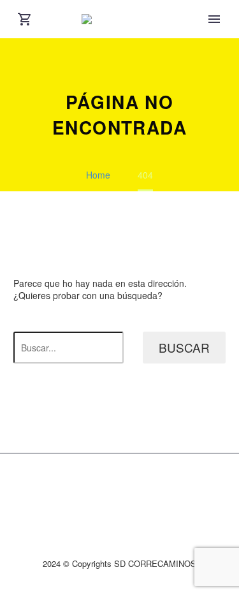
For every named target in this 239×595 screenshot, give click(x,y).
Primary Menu (214, 19)
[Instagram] (128, 486)
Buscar (184, 347)
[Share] (145, 486)
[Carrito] (24, 19)
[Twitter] (111, 486)
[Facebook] (95, 486)
